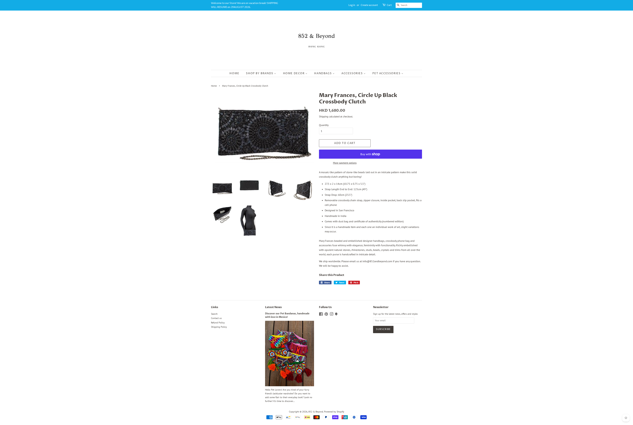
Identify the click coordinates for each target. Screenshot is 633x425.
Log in (351, 5)
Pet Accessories (386, 73)
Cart (389, 5)
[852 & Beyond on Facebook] (321, 314)
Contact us (216, 318)
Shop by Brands (260, 73)
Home (234, 73)
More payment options (345, 162)
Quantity (324, 125)
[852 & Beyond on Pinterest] (326, 314)
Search (214, 313)
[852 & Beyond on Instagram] (331, 314)
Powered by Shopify (334, 411)
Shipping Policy (219, 326)
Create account (369, 5)
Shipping (323, 116)
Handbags (323, 73)
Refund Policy (218, 322)
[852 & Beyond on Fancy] (336, 314)
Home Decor (294, 73)
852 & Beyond (315, 411)
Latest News (273, 307)
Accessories (352, 73)
